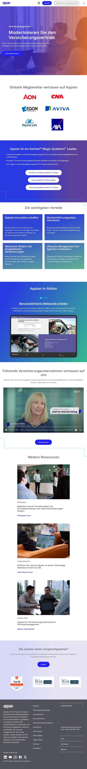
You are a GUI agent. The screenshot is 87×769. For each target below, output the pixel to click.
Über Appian (37, 735)
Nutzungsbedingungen (41, 710)
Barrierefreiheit (39, 718)
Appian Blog (37, 740)
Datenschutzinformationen (43, 723)
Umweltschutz (38, 714)
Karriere (36, 744)
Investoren (37, 748)
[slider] (44, 426)
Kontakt (36, 706)
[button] (6, 430)
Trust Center (37, 731)
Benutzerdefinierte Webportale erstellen (43, 303)
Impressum (37, 727)
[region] (43, 410)
